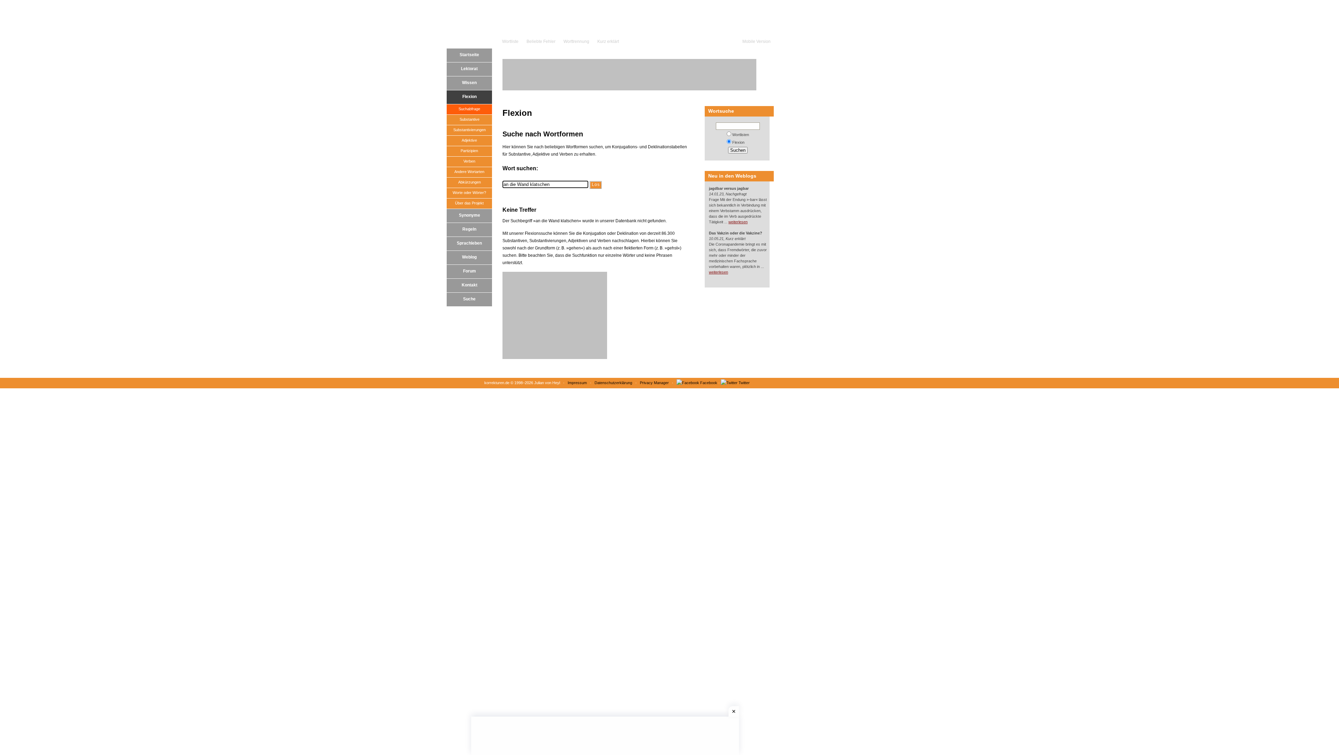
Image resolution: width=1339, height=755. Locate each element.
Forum (469, 271)
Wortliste (510, 41)
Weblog (469, 257)
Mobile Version (756, 41)
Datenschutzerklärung (613, 383)
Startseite (469, 54)
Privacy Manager (654, 383)
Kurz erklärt (608, 41)
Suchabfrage (469, 109)
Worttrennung (576, 41)
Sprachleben (469, 243)
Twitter (744, 383)
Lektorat (469, 68)
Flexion (469, 96)
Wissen (469, 82)
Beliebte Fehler (541, 41)
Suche (469, 299)
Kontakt (469, 285)
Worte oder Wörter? (469, 192)
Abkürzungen (469, 182)
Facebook (708, 383)
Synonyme (469, 215)
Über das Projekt (469, 203)
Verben (469, 161)
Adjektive (469, 140)
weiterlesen (738, 222)
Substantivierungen (469, 130)
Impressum (577, 383)
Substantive (469, 119)
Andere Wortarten (469, 172)
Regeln (469, 229)
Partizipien (469, 151)
